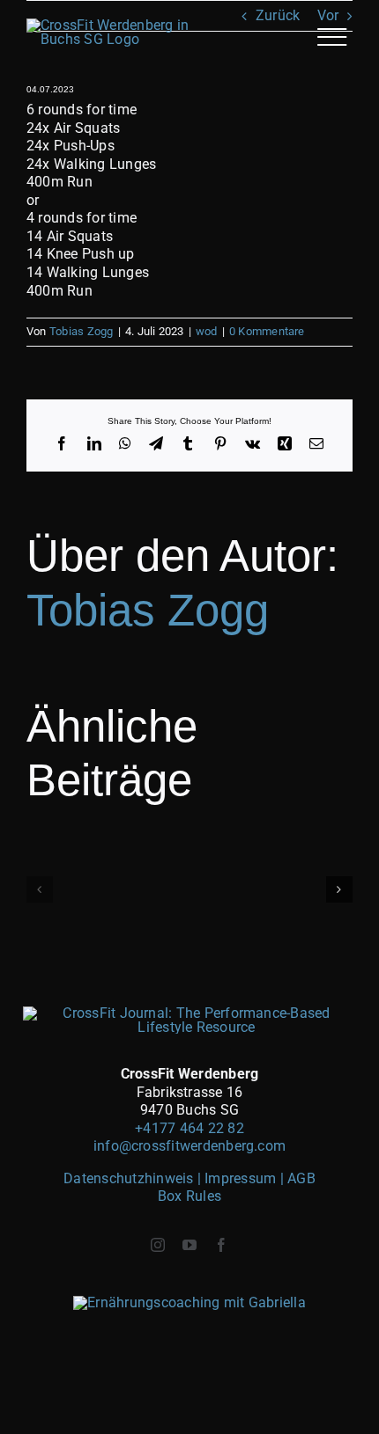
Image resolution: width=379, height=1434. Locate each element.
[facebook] (221, 1245)
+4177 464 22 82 (189, 1128)
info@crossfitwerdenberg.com (189, 1146)
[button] (39, 889)
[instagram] (158, 1245)
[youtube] (189, 1245)
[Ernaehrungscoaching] (189, 1302)
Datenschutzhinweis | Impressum (171, 1178)
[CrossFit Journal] (189, 1013)
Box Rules (189, 1196)
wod (207, 331)
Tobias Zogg (81, 331)
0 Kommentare (267, 331)
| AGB (298, 1178)
